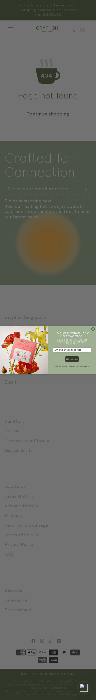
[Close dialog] (93, 329)
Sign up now (72, 359)
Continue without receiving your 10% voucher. (72, 366)
